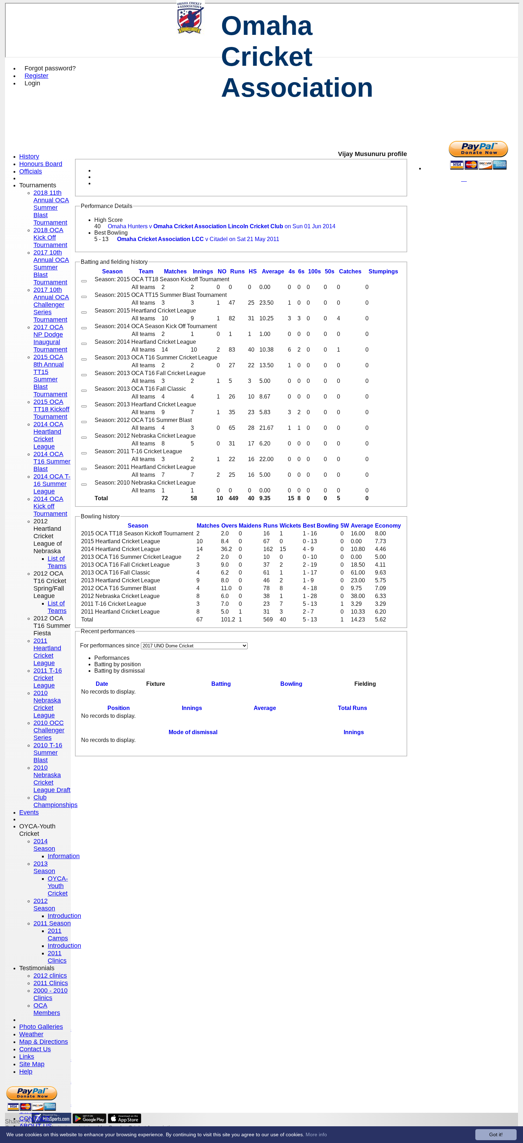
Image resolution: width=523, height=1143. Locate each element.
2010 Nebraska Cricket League (47, 704)
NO (222, 271)
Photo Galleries (41, 1026)
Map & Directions (43, 1041)
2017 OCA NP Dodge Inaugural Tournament (50, 338)
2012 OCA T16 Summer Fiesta (51, 626)
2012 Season (44, 904)
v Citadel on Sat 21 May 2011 (198, 239)
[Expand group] (84, 281)
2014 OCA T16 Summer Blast (51, 461)
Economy (388, 526)
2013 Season (44, 867)
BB (321, 526)
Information (64, 856)
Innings (192, 708)
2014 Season (44, 845)
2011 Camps (58, 934)
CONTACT (34, 1118)
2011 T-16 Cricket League (47, 678)
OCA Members (46, 1009)
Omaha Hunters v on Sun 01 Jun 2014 (222, 226)
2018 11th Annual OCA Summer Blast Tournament (51, 207)
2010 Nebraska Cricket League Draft (51, 779)
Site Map (31, 1064)
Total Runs (352, 708)
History (29, 156)
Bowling (291, 684)
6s (301, 271)
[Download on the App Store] (125, 1121)
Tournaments (37, 185)
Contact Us (35, 1049)
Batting (221, 684)
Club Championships (55, 801)
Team (146, 271)
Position (118, 708)
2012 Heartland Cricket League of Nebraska (47, 536)
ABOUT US (35, 1125)
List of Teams (57, 562)
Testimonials (36, 968)
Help (25, 1071)
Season (112, 271)
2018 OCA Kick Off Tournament (50, 237)
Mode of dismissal (193, 732)
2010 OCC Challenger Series (48, 730)
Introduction (64, 915)
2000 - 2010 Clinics (50, 994)
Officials (30, 171)
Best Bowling (111, 233)
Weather (31, 1034)
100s (314, 271)
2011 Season (52, 923)
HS (253, 271)
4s (292, 271)
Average (362, 526)
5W (344, 526)
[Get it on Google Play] (89, 1121)
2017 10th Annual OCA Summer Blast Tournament (51, 267)
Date (102, 684)
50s (329, 271)
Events (29, 812)
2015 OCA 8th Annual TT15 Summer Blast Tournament (50, 375)
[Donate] (478, 168)
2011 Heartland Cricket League (47, 652)
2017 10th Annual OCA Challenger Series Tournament (51, 304)
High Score (108, 220)
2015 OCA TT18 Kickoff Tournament (51, 409)
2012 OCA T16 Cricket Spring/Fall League (49, 584)
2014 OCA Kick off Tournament (50, 506)
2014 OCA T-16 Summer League (51, 484)
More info (316, 1134)
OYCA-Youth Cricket (37, 830)
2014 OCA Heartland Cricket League (48, 435)
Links (26, 1056)
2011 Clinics (57, 957)
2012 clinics (50, 975)
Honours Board (40, 163)
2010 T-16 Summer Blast (47, 753)
